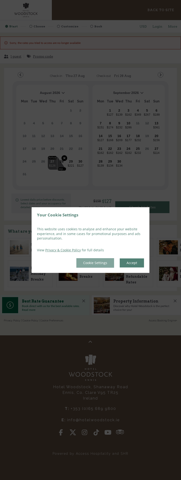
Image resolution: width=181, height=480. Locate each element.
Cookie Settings (95, 263)
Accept (132, 263)
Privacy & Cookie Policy (63, 250)
